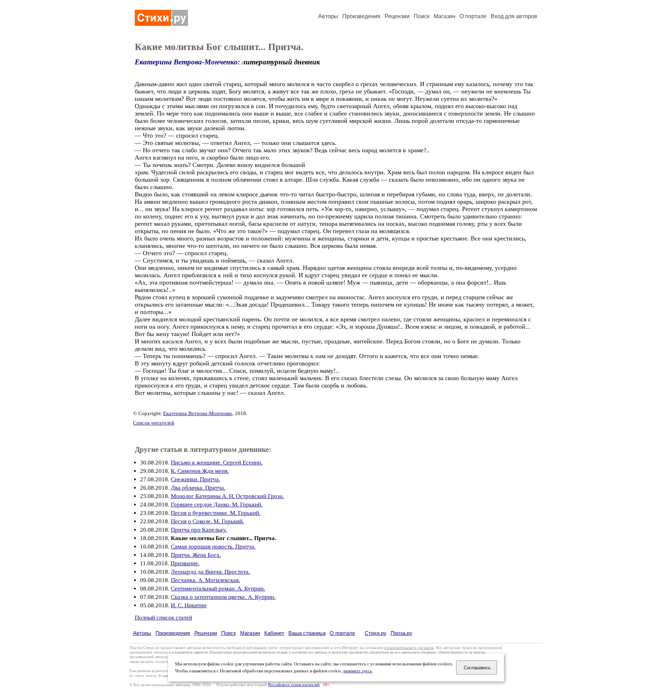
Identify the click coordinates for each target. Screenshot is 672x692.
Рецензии (397, 16)
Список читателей (153, 423)
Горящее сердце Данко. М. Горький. (216, 504)
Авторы (328, 16)
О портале (342, 633)
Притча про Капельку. (199, 529)
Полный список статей (163, 617)
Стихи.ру (375, 633)
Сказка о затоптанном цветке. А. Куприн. (223, 597)
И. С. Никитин (188, 605)
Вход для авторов (514, 16)
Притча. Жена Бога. (196, 555)
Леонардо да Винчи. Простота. (210, 571)
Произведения (361, 16)
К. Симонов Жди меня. (200, 471)
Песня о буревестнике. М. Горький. (215, 513)
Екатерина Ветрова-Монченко (186, 62)
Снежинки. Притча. (195, 479)
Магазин (444, 16)
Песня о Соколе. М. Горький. (207, 521)
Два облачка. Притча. (198, 487)
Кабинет (274, 633)
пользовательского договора (409, 648)
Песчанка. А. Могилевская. (205, 580)
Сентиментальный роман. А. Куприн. (218, 588)
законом (201, 652)
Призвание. (185, 563)
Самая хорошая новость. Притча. (213, 546)
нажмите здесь (357, 671)
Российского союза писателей (294, 685)
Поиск (421, 16)
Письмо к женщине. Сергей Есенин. (216, 462)
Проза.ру (401, 633)
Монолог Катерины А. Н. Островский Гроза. (227, 496)
